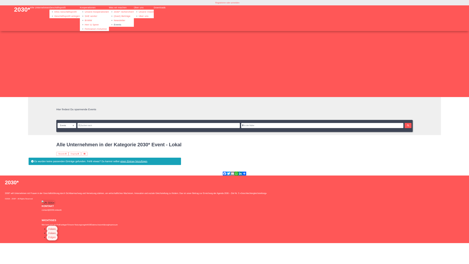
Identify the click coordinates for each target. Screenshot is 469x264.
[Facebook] (225, 174)
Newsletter (119, 20)
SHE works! (91, 16)
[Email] (232, 174)
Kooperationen (88, 7)
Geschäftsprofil (57, 7)
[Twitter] (229, 174)
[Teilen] (244, 174)
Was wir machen (118, 7)
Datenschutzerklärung (100, 225)
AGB (89, 225)
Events (117, 24)
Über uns (139, 7)
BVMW (88, 20)
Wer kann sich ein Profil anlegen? (55, 225)
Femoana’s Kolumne (96, 29)
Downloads (160, 7)
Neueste (61, 154)
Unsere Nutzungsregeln (77, 225)
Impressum (113, 225)
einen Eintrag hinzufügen (133, 161)
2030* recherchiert (124, 12)
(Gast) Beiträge (122, 16)
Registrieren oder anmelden (227, 3)
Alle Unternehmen (39, 7)
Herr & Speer (92, 24)
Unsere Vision (146, 12)
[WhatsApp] (236, 174)
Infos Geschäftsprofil (65, 12)
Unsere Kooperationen (97, 12)
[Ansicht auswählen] (84, 154)
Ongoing (74, 154)
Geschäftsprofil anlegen (67, 16)
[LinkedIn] (240, 174)
